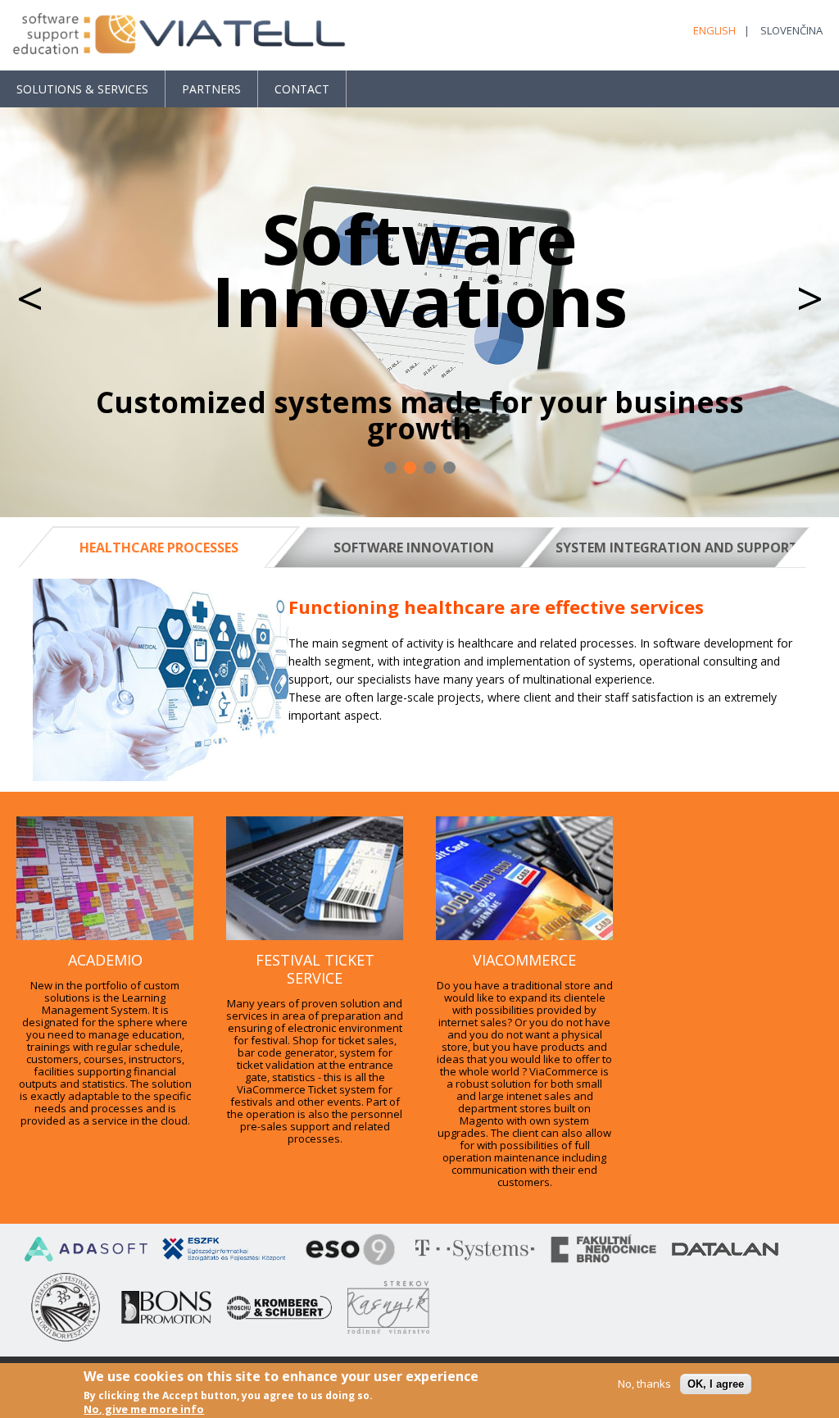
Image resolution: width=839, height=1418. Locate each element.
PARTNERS (211, 89)
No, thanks (644, 1384)
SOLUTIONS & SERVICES (82, 89)
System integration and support (673, 548)
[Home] (180, 35)
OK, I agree (715, 1384)
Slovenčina (791, 30)
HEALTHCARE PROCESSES (179, 548)
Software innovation (413, 548)
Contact (301, 89)
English (714, 30)
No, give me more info (144, 1409)
